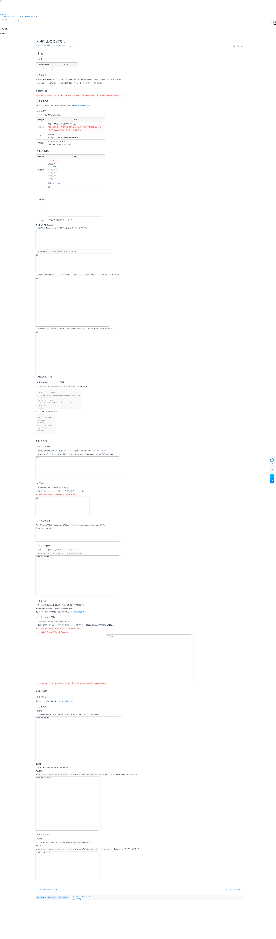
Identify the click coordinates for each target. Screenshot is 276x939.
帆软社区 (3, 14)
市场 (35, 16)
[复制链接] (234, 46)
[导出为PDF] (242, 46)
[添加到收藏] (238, 46)
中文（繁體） (75, 896)
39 (59, 46)
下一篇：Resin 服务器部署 (232, 889)
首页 (1, 16)
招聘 (28, 16)
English (83, 896)
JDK (57, 134)
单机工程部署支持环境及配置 (81, 105)
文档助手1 (47, 46)
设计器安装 (52, 454)
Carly (69, 46)
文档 (11, 16)
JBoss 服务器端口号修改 (66, 701)
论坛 (21, 16)
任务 (32, 16)
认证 (25, 16)
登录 (274, 22)
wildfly (58, 183)
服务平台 (6, 16)
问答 (18, 16)
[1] (18, 20)
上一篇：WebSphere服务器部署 (47, 889)
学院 (14, 16)
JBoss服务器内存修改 (77, 612)
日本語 (88, 896)
